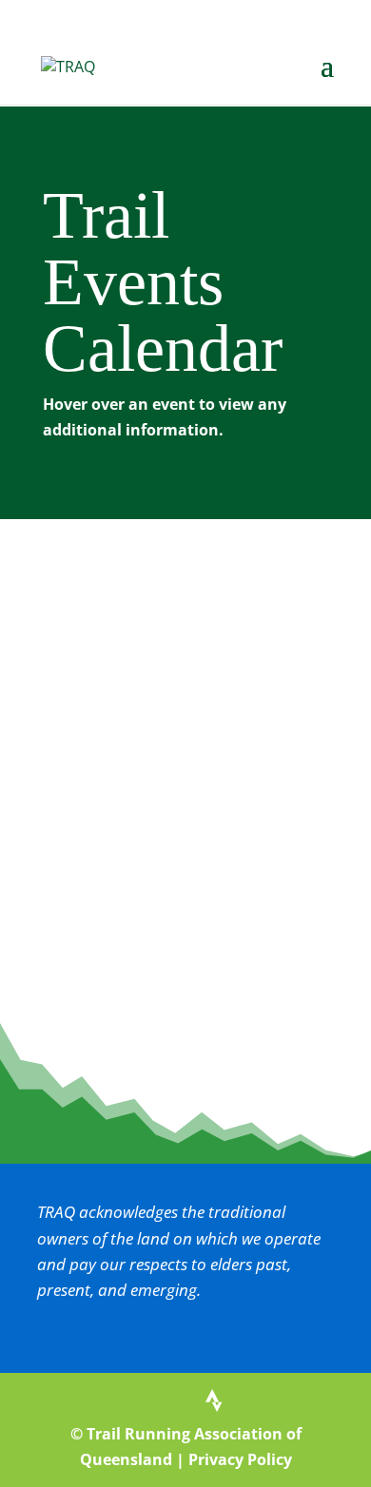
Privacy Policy (240, 1459)
